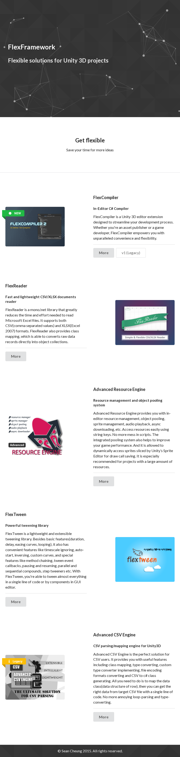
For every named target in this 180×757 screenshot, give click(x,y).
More (104, 252)
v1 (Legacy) (131, 252)
